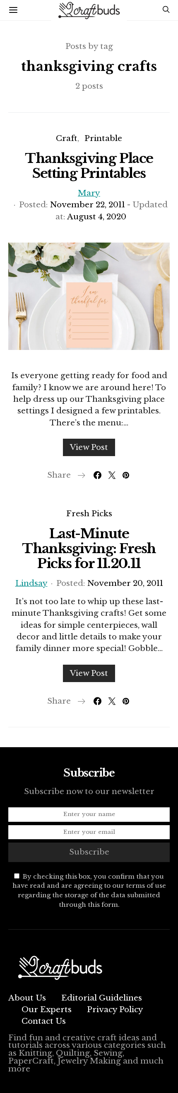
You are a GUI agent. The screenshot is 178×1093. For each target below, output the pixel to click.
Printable (103, 138)
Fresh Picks (89, 513)
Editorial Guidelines (101, 998)
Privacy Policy (115, 1009)
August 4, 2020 (96, 216)
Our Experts (47, 1009)
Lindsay (31, 583)
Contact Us (44, 1021)
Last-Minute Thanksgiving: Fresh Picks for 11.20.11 (89, 548)
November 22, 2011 (87, 204)
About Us (27, 998)
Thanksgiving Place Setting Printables (89, 166)
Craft (66, 138)
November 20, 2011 (125, 583)
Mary (89, 193)
